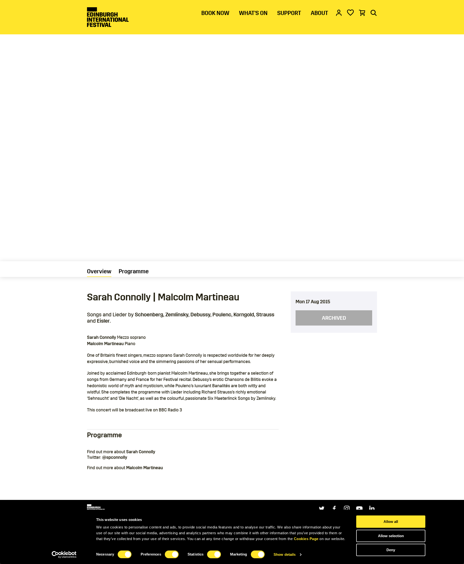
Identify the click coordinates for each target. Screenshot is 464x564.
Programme (134, 271)
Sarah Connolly (140, 451)
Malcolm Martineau (144, 467)
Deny (390, 550)
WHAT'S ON (253, 13)
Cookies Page (306, 539)
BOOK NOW (215, 13)
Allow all (391, 521)
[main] (232, 250)
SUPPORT (289, 13)
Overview (99, 271)
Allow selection (391, 536)
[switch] (172, 554)
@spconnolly (114, 457)
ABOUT (319, 13)
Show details (285, 554)
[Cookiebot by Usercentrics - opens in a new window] (64, 554)
